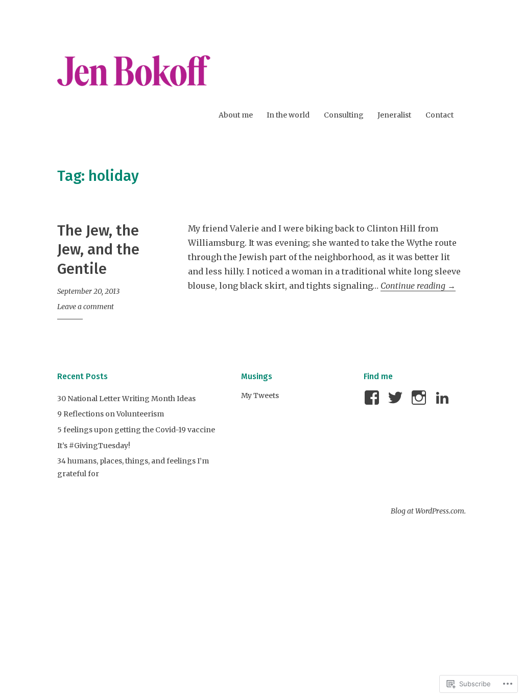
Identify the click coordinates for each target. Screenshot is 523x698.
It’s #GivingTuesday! (93, 445)
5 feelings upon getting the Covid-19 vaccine (136, 429)
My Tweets (260, 395)
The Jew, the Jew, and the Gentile (98, 250)
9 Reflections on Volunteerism (110, 413)
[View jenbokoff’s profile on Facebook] (374, 397)
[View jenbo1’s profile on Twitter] (397, 397)
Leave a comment (85, 306)
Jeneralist (394, 115)
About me (236, 115)
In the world (288, 115)
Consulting (344, 115)
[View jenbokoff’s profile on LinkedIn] (444, 397)
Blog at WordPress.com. (428, 511)
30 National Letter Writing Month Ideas (126, 398)
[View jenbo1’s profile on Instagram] (421, 397)
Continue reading (418, 286)
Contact (439, 115)
